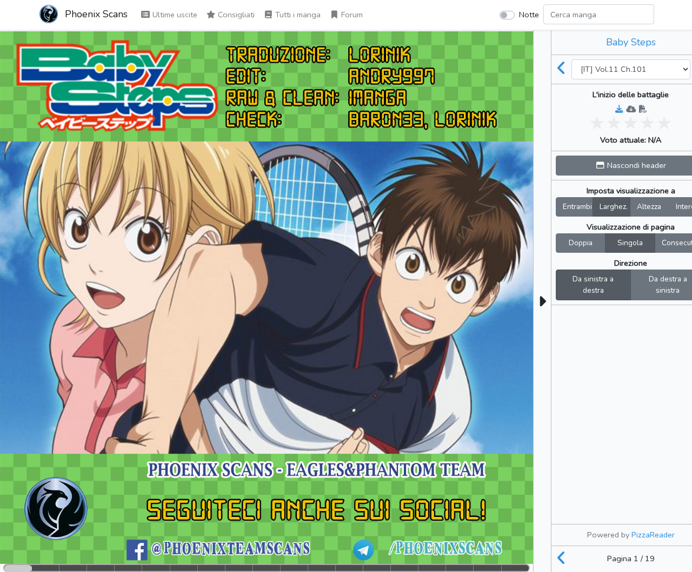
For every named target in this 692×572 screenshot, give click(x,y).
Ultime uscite (173, 14)
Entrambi (577, 206)
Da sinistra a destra (593, 285)
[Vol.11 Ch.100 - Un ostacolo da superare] (561, 69)
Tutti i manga (297, 14)
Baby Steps (631, 42)
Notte (529, 14)
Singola (630, 243)
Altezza (649, 206)
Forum (351, 14)
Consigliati (235, 14)
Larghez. (614, 206)
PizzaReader (653, 534)
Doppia (581, 243)
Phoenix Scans (95, 14)
